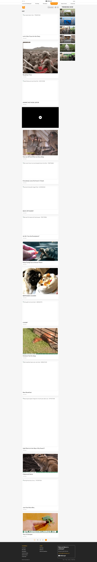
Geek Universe (25, 554)
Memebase (24, 551)
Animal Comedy (25, 553)
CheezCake (24, 556)
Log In (74, 1)
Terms (64, 559)
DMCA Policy (73, 559)
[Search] (24, 1)
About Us (41, 549)
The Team (41, 547)
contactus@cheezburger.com (64, 553)
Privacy (66, 559)
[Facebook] (58, 7)
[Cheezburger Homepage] (49, 1)
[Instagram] (55, 7)
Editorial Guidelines (43, 551)
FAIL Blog (24, 549)
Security (69, 559)
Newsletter (51, 7)
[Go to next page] (46, 540)
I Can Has (24, 547)
